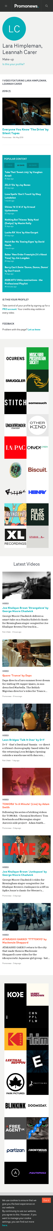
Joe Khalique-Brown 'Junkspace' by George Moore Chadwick (24, 873)
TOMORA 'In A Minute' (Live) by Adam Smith (25, 805)
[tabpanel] (26, 230)
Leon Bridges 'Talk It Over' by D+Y (23, 740)
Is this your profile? (13, 64)
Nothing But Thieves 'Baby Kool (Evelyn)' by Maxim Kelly (22, 221)
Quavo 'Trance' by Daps (17, 675)
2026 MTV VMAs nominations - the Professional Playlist (24, 281)
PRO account (9, 309)
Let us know (34, 329)
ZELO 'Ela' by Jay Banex (17, 185)
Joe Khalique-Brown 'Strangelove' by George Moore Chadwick (25, 609)
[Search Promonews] (46, 6)
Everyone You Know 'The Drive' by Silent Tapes (25, 131)
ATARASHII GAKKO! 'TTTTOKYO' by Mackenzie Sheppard (24, 941)
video (5, 603)
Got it (46, 1200)
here (4, 1225)
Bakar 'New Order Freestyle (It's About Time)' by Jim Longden (26, 256)
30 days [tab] (20, 165)
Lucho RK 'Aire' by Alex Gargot (21, 232)
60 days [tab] (33, 165)
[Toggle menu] (6, 6)
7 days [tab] (9, 165)
